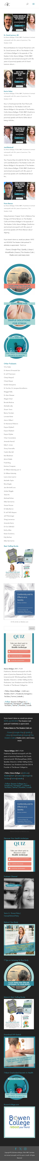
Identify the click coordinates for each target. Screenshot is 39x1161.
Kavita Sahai (8, 91)
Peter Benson (8, 203)
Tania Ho (7, 495)
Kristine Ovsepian (10, 466)
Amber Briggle (8, 491)
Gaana (17, 252)
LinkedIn (20, 696)
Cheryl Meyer (8, 381)
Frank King (7, 463)
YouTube (7, 696)
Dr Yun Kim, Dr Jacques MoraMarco (15, 388)
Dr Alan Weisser (9, 395)
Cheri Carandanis (10, 438)
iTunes (8, 249)
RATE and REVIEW (11, 721)
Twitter (13, 696)
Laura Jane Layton (10, 477)
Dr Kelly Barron (9, 509)
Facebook (19, 694)
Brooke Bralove (9, 402)
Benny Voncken (9, 413)
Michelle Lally (8, 406)
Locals (28, 705)
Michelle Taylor (9, 480)
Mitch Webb (8, 459)
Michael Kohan (9, 498)
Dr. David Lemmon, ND (11, 35)
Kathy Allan (7, 530)
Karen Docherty (9, 534)
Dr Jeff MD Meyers (10, 512)
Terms (6, 913)
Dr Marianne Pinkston (11, 424)
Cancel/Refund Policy (11, 916)
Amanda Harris (9, 523)
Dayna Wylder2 (9, 431)
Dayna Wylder (8, 434)
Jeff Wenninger (9, 516)
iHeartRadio (9, 252)
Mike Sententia (9, 502)
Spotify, (24, 249)
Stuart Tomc (8, 409)
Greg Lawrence (9, 519)
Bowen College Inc (18, 702)
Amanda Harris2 (9, 441)
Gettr (13, 694)
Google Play (16, 249)
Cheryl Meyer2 (9, 377)
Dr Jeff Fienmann (9, 374)
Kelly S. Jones (8, 445)
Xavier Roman (8, 505)
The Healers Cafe (27, 252)
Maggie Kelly (8, 392)
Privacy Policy (15, 913)
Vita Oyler (7, 367)
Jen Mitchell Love (10, 487)
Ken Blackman (8, 456)
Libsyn (30, 249)
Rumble (6, 694)
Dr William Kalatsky (10, 473)
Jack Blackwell (8, 147)
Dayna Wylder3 (9, 427)
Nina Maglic (8, 484)
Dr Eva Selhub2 (9, 527)
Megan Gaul (8, 399)
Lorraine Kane (8, 416)
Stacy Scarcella (9, 448)
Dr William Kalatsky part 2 (12, 470)
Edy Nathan (8, 537)
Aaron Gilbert (8, 420)
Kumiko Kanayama (10, 385)
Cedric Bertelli (9, 452)
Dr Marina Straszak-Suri (12, 370)
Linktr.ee (25, 691)
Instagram (27, 694)
